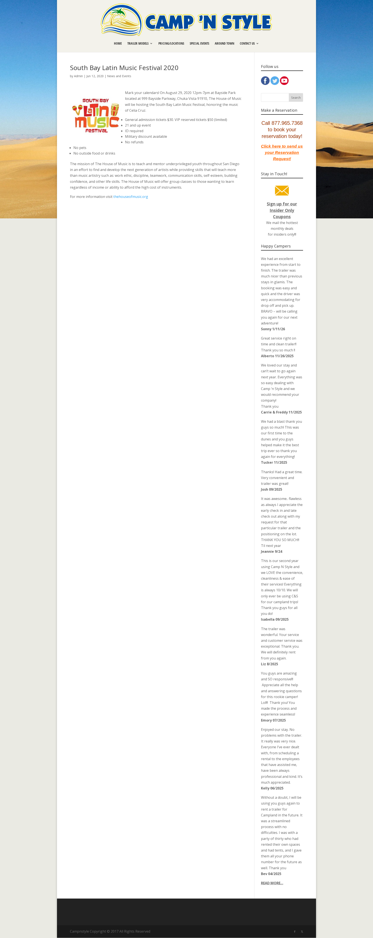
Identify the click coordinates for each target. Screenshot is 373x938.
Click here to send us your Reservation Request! (282, 152)
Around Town (224, 43)
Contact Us (247, 43)
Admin (78, 76)
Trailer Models (138, 43)
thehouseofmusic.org (130, 196)
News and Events (119, 76)
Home (118, 43)
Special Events (199, 43)
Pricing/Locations (171, 43)
